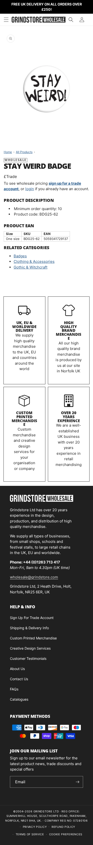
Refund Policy (63, 827)
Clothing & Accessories (34, 261)
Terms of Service (30, 834)
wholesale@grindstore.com (34, 577)
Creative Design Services (30, 648)
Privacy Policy (35, 827)
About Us (17, 669)
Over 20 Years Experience (69, 416)
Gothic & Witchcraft (30, 267)
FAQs (14, 689)
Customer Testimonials (28, 658)
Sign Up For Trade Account (32, 618)
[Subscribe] (77, 782)
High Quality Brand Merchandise (68, 330)
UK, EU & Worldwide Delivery (24, 326)
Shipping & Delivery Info (29, 628)
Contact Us (19, 679)
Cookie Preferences (66, 834)
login (29, 188)
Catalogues (19, 699)
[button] (6, 19)
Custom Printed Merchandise (24, 418)
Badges (20, 256)
